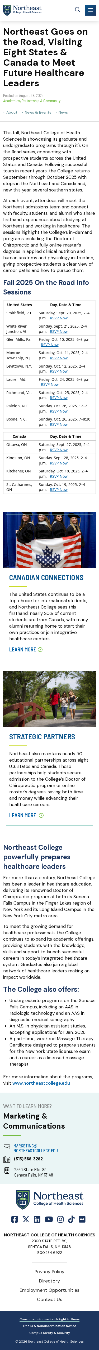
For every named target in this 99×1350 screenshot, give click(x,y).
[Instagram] (60, 1219)
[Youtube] (49, 1219)
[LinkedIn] (37, 1219)
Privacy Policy (49, 1271)
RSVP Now (59, 317)
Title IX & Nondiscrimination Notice (49, 1326)
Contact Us (49, 1299)
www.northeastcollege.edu (41, 1083)
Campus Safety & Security (49, 1333)
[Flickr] (82, 1219)
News (63, 112)
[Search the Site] (77, 10)
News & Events (38, 112)
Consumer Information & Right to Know (49, 1319)
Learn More (22, 649)
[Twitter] (26, 1219)
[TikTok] (71, 1219)
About (11, 112)
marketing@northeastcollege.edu (35, 1148)
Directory (49, 1281)
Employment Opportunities (49, 1290)
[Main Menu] (90, 10)
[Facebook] (15, 1219)
